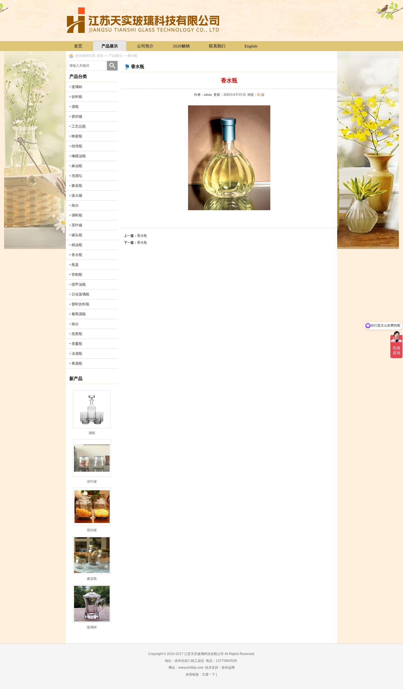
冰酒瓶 (77, 353)
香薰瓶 (77, 344)
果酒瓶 (77, 363)
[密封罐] (92, 506)
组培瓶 (77, 146)
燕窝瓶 (77, 334)
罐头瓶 (77, 235)
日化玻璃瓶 (80, 294)
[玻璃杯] (92, 604)
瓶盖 (75, 265)
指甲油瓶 (79, 284)
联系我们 (217, 46)
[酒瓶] (92, 409)
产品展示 (109, 46)
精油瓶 (77, 245)
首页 (78, 46)
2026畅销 (181, 46)
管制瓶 (77, 274)
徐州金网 (228, 668)
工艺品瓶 (79, 126)
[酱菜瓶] (92, 555)
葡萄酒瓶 (79, 314)
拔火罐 (77, 195)
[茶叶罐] (92, 458)
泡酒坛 (77, 176)
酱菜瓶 (77, 186)
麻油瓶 (77, 166)
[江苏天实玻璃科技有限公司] (144, 20)
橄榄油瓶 (79, 156)
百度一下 (208, 674)
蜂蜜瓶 (77, 136)
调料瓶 (77, 215)
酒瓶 (75, 107)
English (251, 46)
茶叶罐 (77, 225)
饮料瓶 (77, 97)
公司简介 (145, 46)
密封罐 (77, 116)
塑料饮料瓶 (80, 304)
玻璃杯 (77, 87)
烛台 (75, 205)
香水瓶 (132, 56)
